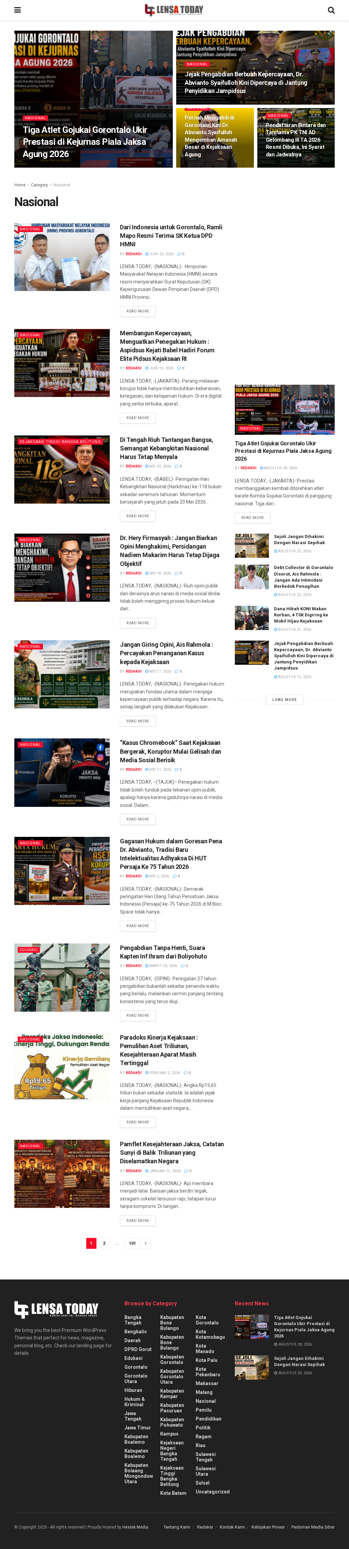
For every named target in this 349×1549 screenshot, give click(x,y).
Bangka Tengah (132, 1320)
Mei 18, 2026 (159, 573)
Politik (203, 1427)
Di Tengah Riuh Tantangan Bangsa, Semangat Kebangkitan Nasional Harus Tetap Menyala (166, 448)
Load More (284, 699)
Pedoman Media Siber (313, 1527)
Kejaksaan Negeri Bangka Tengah (172, 1451)
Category (39, 185)
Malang (204, 1392)
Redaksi (205, 1527)
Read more (137, 311)
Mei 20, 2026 (159, 466)
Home (20, 185)
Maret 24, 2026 (162, 966)
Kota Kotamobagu (210, 1334)
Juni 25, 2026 (160, 254)
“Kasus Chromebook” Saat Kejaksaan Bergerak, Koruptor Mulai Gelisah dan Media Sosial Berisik (170, 751)
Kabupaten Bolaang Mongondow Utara (138, 1473)
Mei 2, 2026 (158, 876)
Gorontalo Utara (136, 1378)
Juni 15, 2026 (160, 368)
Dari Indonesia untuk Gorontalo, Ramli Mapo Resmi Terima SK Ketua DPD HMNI (171, 236)
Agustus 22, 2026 (294, 595)
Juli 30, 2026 (200, 167)
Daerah (132, 1340)
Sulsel (203, 1483)
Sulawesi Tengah (206, 1457)
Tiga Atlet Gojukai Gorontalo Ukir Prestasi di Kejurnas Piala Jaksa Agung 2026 (85, 142)
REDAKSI (36, 167)
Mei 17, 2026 (159, 671)
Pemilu (204, 1410)
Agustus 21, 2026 (294, 629)
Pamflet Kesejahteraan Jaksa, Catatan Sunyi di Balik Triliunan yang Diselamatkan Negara (172, 1152)
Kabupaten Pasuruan (172, 1407)
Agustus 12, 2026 (205, 104)
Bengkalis (135, 1331)
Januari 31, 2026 (164, 1171)
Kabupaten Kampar (172, 1393)
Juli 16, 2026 (281, 167)
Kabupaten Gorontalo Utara (172, 1376)
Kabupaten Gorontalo (172, 1359)
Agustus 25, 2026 (294, 551)
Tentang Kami (177, 1527)
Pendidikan (209, 1419)
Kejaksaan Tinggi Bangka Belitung (60, 442)
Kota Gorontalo (207, 1320)
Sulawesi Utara (206, 1471)
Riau (201, 1445)
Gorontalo (136, 1367)
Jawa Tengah (132, 1416)
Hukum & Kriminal (134, 1401)
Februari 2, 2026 (164, 1073)
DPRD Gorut (138, 1349)
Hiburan (133, 1390)
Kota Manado (205, 1348)
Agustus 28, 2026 (68, 167)
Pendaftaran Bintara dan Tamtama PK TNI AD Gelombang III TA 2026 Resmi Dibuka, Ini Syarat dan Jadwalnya (296, 140)
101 (132, 1243)
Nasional (35, 118)
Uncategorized (213, 1491)
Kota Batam (173, 1493)
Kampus (169, 1434)
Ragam (204, 1436)
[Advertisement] (286, 241)
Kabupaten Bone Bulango (172, 1323)
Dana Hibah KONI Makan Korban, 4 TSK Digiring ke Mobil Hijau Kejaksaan (301, 615)
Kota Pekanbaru (208, 1371)
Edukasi (29, 950)
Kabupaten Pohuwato (172, 1422)
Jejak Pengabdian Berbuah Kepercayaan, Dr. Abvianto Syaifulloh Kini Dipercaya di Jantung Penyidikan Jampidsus (246, 82)
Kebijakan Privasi (268, 1527)
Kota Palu (206, 1360)
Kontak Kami (232, 1527)
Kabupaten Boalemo (136, 1439)
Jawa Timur (137, 1427)
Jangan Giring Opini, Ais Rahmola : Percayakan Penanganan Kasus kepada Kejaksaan (166, 653)
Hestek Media (135, 1527)
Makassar (207, 1383)
